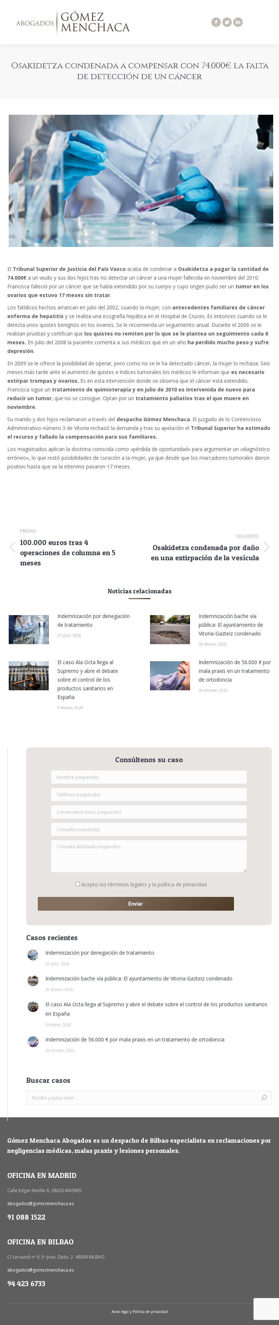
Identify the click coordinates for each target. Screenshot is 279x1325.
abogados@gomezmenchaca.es (40, 1203)
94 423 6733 (26, 1283)
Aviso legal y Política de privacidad (140, 1311)
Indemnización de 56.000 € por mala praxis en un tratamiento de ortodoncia (235, 671)
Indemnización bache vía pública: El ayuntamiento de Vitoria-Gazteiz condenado (231, 625)
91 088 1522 (26, 1217)
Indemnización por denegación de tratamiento (93, 620)
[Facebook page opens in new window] (216, 22)
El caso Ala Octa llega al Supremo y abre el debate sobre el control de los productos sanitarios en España (87, 679)
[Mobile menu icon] (267, 22)
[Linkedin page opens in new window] (238, 22)
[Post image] (28, 630)
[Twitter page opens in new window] (227, 22)
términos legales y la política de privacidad (157, 884)
